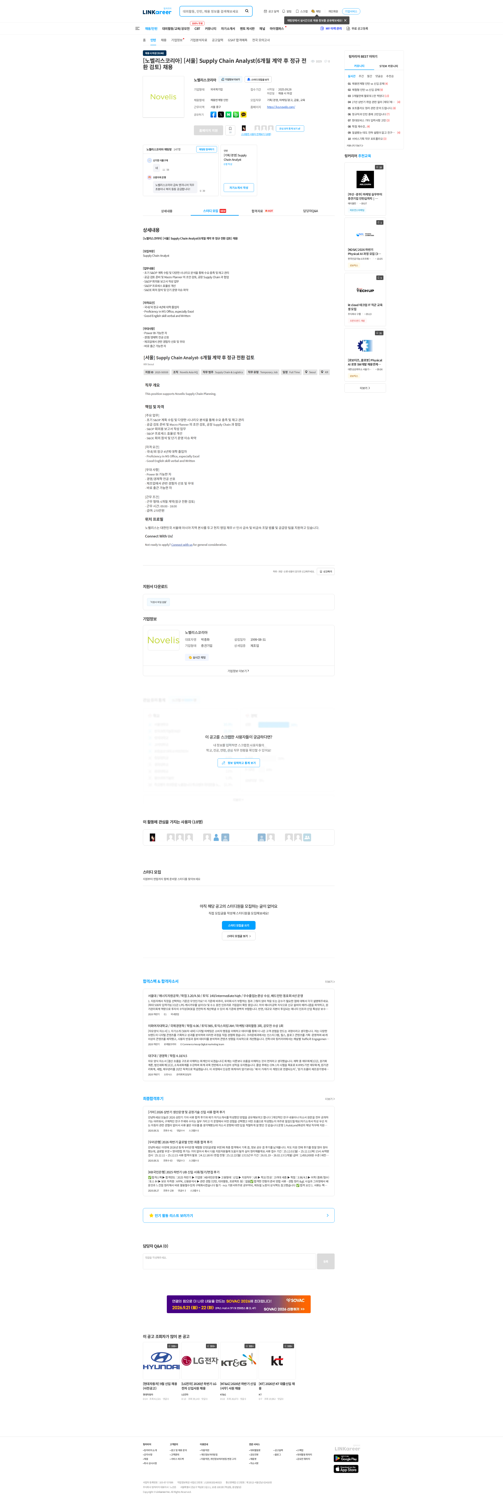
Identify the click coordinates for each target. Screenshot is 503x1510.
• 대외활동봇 (254, 1450)
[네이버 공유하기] (228, 114)
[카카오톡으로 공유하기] (243, 114)
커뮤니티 (210, 28)
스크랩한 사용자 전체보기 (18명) (256, 133)
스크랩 (304, 11)
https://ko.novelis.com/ (281, 107)
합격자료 (262, 210)
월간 (369, 76)
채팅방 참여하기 (206, 149)
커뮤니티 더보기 (354, 145)
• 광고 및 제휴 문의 (178, 1450)
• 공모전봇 (253, 1454)
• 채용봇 (252, 1458)
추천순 (390, 76)
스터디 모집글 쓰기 (238, 925)
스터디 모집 (214, 210)
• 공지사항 (147, 1454)
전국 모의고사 (261, 40)
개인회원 (333, 11)
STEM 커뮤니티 (388, 66)
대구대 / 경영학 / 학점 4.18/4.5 (167, 1055)
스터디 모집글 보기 (237, 936)
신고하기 (327, 571)
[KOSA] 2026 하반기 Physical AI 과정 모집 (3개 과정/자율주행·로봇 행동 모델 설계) (364, 251)
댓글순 (379, 76)
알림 (289, 11)
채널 (262, 28)
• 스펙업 (299, 1450)
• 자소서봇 (253, 1463)
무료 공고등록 (360, 28)
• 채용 (145, 1458)
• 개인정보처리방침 (208, 1454)
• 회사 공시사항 (150, 1463)
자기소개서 (228, 28)
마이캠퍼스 (277, 28)
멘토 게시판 (247, 28)
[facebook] (213, 114)
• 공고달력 (278, 1450)
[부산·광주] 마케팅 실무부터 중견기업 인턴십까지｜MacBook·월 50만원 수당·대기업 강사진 (365, 196)
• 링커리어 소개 (150, 1450)
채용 (164, 40)
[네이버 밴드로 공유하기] (236, 114)
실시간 (352, 76)
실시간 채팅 (199, 657)
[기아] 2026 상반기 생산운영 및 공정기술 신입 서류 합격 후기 (186, 1112)
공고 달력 (273, 11)
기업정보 (176, 40)
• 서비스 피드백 (177, 1458)
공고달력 (217, 40)
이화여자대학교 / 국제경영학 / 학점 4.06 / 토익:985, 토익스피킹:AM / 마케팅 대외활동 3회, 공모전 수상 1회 (215, 1025)
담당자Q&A (310, 210)
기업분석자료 (198, 40)
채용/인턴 (151, 28)
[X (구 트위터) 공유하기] (221, 114)
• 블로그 (277, 1454)
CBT (197, 27)
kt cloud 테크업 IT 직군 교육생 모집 (365, 307)
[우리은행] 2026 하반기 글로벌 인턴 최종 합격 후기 (180, 1142)
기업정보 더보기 (237, 671)
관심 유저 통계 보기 (288, 128)
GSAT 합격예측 (237, 40)
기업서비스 (351, 11)
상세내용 (166, 210)
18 (230, 132)
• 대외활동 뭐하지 (304, 1454)
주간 (361, 76)
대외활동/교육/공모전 (176, 28)
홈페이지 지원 (208, 130)
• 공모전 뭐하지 (303, 1458)
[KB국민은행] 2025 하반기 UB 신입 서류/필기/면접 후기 (184, 1172)
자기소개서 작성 (238, 188)
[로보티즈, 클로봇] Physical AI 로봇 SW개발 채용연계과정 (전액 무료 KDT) (365, 362)
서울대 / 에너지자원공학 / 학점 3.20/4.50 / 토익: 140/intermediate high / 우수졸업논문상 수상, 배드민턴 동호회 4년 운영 (225, 995)
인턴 (153, 40)
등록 (325, 1261)
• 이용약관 (204, 1450)
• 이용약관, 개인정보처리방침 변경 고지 (218, 1458)
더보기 (328, 982)
